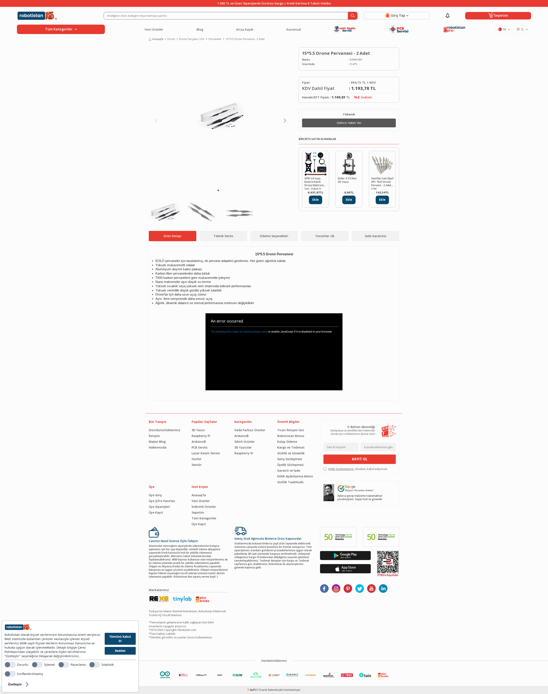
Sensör (197, 465)
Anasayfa (157, 39)
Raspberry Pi (201, 436)
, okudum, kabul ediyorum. (358, 469)
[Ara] (352, 16)
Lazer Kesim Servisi (206, 453)
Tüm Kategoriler (204, 518)
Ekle (315, 200)
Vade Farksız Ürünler (249, 430)
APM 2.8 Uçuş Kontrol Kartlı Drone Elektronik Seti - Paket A (314, 183)
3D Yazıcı (198, 430)
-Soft (251, 690)
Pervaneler (215, 39)
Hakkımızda (158, 447)
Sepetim (198, 512)
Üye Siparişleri (159, 507)
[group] (220, 116)
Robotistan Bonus (290, 436)
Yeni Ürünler (153, 29)
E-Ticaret (261, 690)
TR (504, 29)
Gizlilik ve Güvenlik (291, 453)
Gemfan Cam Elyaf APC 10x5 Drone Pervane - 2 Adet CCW (382, 183)
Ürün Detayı (173, 236)
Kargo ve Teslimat (291, 447)
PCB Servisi (199, 447)
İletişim (154, 436)
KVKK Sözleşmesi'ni (341, 469)
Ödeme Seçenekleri (274, 236)
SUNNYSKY (356, 59)
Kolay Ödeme (287, 442)
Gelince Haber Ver (349, 123)
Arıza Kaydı (244, 29)
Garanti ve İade (288, 470)
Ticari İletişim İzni (290, 430)
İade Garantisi (375, 236)
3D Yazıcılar (243, 447)
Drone (171, 39)
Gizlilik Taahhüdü (290, 482)
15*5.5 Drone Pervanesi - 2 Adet (245, 39)
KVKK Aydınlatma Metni (295, 476)
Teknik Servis (223, 236)
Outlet (196, 459)
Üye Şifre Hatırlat (162, 501)
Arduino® (199, 442)
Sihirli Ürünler (244, 442)
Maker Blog (157, 442)
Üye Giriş (155, 495)
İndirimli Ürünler (204, 507)
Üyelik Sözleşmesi (290, 465)
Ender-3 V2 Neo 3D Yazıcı (347, 180)
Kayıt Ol (360, 459)
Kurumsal (293, 29)
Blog (200, 29)
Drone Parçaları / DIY (191, 39)
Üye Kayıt (156, 512)
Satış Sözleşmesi (289, 459)
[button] (218, 190)
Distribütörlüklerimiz (164, 430)
